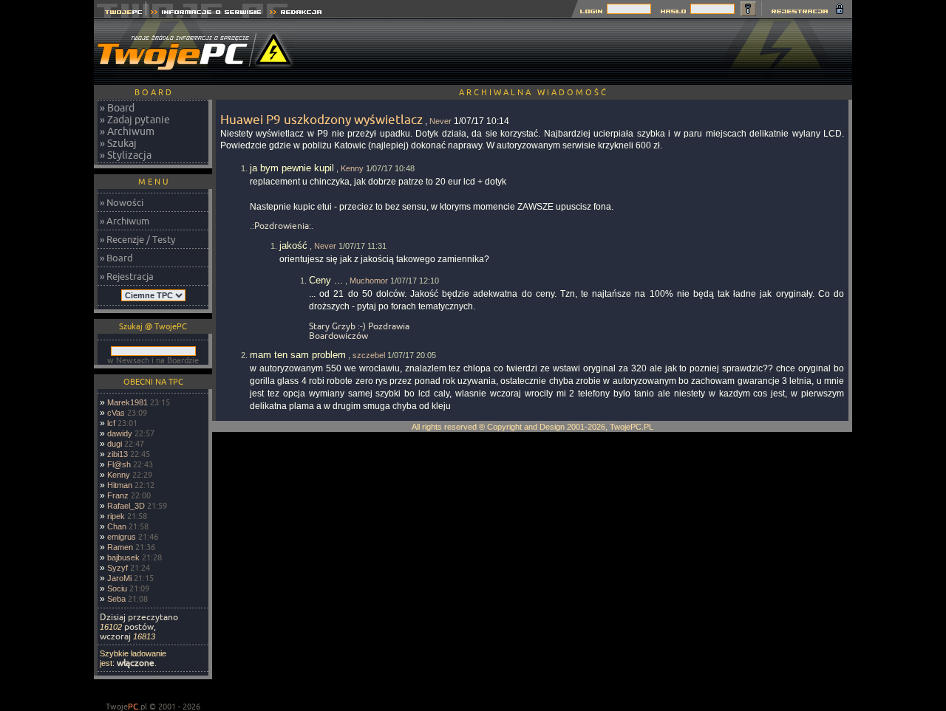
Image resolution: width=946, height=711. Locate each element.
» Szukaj (118, 143)
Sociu (117, 588)
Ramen (120, 547)
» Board (117, 108)
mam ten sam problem (298, 354)
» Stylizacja (126, 155)
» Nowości (121, 202)
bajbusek (123, 557)
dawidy (119, 433)
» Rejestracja (127, 276)
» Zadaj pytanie (135, 120)
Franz (118, 495)
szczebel (369, 355)
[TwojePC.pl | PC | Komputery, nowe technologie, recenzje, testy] (120, 13)
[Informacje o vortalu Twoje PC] (205, 13)
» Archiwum (127, 131)
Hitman (119, 485)
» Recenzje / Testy (137, 239)
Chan (116, 526)
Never (440, 121)
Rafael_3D (126, 505)
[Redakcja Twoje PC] (296, 13)
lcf (111, 423)
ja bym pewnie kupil (292, 168)
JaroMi (119, 578)
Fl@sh (119, 464)
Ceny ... (326, 280)
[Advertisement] (583, 51)
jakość (293, 245)
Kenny (118, 474)
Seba (116, 598)
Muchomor (369, 280)
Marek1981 (127, 402)
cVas (116, 412)
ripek (116, 516)
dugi (114, 443)
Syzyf (117, 567)
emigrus (121, 536)
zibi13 (117, 454)
